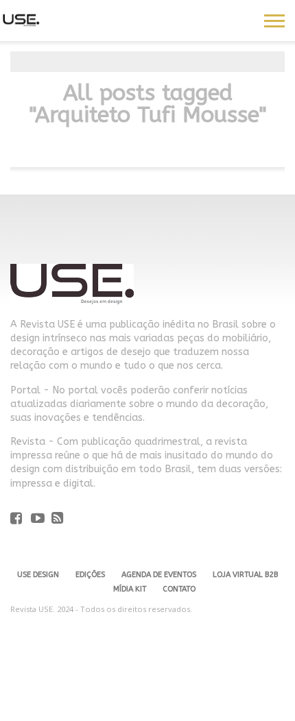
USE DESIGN (38, 574)
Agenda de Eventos (158, 574)
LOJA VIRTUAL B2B (245, 574)
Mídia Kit (129, 589)
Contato (179, 589)
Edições (90, 574)
